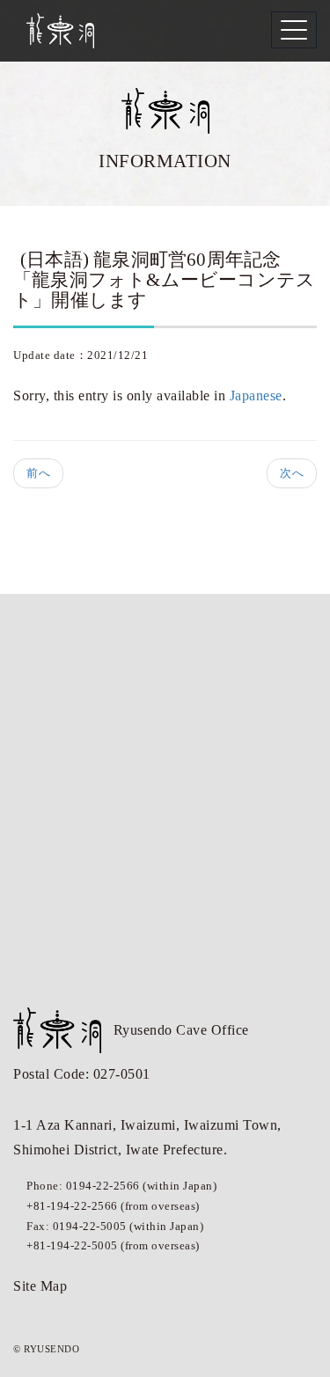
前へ (38, 473)
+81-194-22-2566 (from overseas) (113, 1205)
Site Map (40, 1285)
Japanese (256, 395)
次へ (292, 473)
